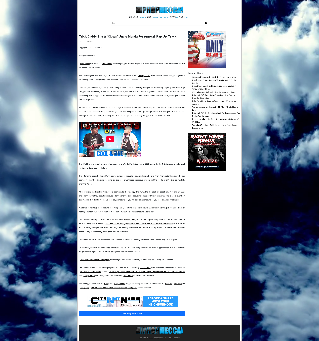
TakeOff (168, 283)
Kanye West (145, 267)
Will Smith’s (128, 275)
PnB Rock (178, 283)
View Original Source (132, 313)
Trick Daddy (85, 63)
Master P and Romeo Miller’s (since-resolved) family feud (114, 287)
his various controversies (90, 271)
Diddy (106, 283)
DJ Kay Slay (84, 287)
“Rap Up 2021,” (144, 75)
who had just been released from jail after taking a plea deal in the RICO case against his (147, 271)
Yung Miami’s (119, 283)
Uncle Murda (107, 63)
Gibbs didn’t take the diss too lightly (94, 259)
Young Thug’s (89, 275)
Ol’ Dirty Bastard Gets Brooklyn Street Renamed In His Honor (213, 92)
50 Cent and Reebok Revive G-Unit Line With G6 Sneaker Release (214, 77)
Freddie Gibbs (129, 220)
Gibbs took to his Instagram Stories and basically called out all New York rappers (139, 224)
